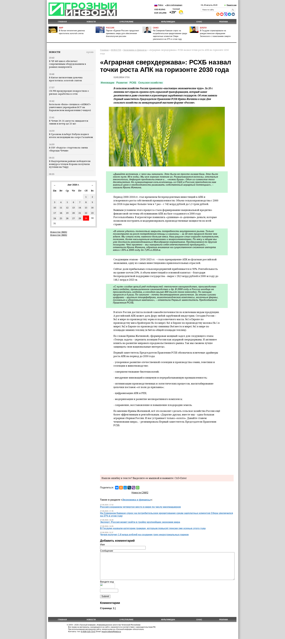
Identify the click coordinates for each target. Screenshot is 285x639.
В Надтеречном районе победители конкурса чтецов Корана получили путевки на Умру (69, 164)
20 (73, 212)
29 (86, 218)
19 (67, 212)
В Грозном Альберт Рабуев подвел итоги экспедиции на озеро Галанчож (71, 136)
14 (80, 207)
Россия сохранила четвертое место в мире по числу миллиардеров (140, 507)
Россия (110, 28)
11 (61, 207)
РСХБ (133, 82)
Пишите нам (231, 5)
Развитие (122, 82)
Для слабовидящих (174, 5)
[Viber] (133, 487)
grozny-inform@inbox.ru (111, 632)
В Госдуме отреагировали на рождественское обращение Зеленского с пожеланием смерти (215, 33)
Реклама (223, 22)
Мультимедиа (168, 22)
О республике (126, 22)
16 (92, 207)
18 (61, 212)
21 (80, 212)
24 (54, 218)
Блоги (203, 28)
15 (86, 207)
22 (86, 212)
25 (61, 218)
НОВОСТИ (91, 22)
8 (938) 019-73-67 (88, 632)
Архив (90, 51)
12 (67, 207)
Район (160, 5)
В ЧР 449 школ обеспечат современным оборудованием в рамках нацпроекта (67, 64)
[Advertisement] (167, 450)
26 (67, 218)
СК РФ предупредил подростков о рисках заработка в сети (69, 92)
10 (54, 207)
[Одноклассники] (121, 487)
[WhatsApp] (137, 487)
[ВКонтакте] (117, 487)
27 (73, 218)
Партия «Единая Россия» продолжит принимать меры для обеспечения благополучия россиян (122, 33)
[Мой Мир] (125, 487)
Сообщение (106, 551)
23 (92, 212)
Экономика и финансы (135, 50)
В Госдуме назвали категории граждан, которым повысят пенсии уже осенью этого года (153, 528)
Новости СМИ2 (58, 231)
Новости (54, 51)
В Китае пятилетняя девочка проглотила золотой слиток (66, 79)
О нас (199, 22)
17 (54, 212)
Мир (61, 28)
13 (73, 207)
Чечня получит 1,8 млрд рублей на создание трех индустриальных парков (144, 534)
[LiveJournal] (129, 487)
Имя (102, 544)
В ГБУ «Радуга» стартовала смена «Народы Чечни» (68, 149)
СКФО (156, 28)
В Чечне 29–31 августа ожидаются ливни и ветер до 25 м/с (68, 122)
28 (80, 218)
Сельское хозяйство (150, 82)
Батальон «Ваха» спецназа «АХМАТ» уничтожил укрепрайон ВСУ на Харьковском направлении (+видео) (70, 107)
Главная (62, 22)
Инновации (107, 82)
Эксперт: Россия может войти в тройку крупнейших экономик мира (140, 522)
